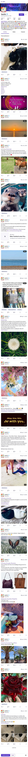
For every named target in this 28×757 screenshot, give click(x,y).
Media (14, 32)
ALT (25, 68)
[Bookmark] (20, 74)
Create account (5, 755)
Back (4, 1)
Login (12, 755)
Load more (14, 747)
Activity (5, 32)
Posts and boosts (5, 35)
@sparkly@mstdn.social (5, 15)
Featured (23, 32)
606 (8, 19)
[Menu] (26, 14)
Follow (21, 14)
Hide (25, 44)
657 (2, 19)
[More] (26, 74)
